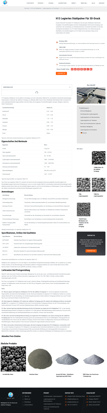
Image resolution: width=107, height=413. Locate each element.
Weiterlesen (6, 379)
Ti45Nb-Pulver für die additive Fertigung (98, 169)
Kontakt (101, 3)
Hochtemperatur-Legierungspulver (89, 114)
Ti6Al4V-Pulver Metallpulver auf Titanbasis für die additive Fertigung (83, 222)
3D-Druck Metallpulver (36, 8)
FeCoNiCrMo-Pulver (8, 374)
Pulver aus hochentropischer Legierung (90, 123)
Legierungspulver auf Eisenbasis (51, 8)
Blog (93, 3)
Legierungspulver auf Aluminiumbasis (90, 117)
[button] (72, 69)
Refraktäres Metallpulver (86, 126)
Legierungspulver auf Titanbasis (88, 120)
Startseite (30, 3)
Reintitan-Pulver (33, 374)
